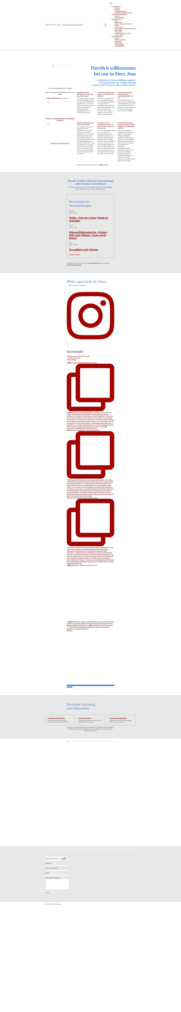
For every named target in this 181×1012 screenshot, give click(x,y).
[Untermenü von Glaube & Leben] (121, 19)
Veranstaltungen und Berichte (118, 718)
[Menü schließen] (110, 3)
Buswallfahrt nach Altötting (83, 249)
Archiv (60, 94)
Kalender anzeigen (74, 254)
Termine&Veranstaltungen (74, 265)
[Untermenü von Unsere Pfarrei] (120, 6)
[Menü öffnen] (105, 25)
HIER (69, 88)
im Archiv (104, 165)
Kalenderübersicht (94, 263)
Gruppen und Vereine (84, 718)
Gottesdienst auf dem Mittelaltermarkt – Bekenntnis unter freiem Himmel (85, 94)
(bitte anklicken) (58, 98)
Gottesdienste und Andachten (56, 718)
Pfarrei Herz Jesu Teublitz (72, 25)
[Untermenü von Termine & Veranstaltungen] (127, 14)
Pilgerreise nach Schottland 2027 (60, 143)
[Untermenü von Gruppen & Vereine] (123, 36)
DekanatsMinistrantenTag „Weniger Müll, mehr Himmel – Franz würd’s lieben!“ (88, 235)
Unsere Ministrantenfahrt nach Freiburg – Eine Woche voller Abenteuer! (105, 94)
